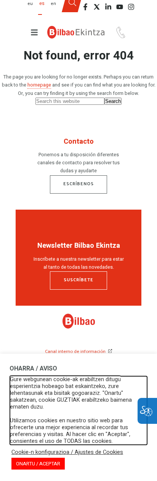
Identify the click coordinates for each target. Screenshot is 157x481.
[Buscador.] (72, 9)
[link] (78, 327)
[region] (78, 158)
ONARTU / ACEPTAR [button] (38, 463)
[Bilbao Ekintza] (76, 32)
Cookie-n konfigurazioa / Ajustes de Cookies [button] (67, 452)
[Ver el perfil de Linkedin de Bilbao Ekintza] (108, 6)
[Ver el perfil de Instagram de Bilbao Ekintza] (131, 6)
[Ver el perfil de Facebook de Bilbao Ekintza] (85, 6)
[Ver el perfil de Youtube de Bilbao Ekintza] (119, 6)
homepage (39, 85)
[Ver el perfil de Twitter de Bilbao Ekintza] (96, 6)
